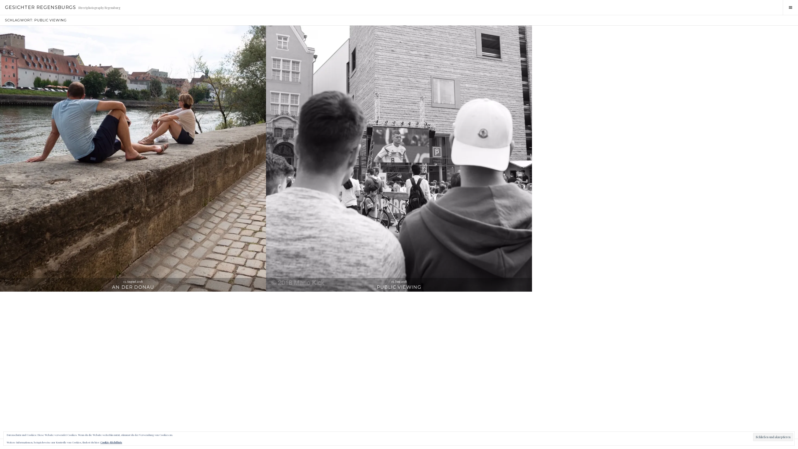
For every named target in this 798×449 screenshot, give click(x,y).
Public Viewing (399, 287)
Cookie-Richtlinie (111, 442)
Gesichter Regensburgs (40, 7)
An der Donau (133, 287)
